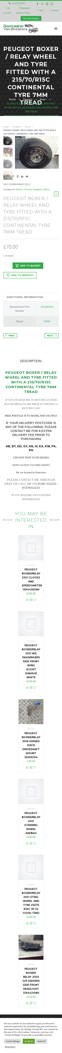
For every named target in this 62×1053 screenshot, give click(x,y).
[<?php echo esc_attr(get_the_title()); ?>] (31, 600)
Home (6, 126)
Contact (55, 10)
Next (50, 335)
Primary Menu (56, 28)
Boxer (28, 126)
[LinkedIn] (22, 176)
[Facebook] (37, 4)
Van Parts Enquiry (31, 18)
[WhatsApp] (51, 4)
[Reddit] (27, 176)
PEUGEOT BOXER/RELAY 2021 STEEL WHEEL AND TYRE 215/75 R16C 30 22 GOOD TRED (31, 901)
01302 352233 (18, 3)
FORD (47, 321)
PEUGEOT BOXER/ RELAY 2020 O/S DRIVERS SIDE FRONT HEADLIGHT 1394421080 (31, 980)
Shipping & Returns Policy (23, 10)
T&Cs (41, 10)
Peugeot (17, 126)
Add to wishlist (22, 275)
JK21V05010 (47, 306)
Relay (46, 189)
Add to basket (30, 265)
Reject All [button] (41, 1041)
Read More (10, 1046)
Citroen (28, 189)
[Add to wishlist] (35, 600)
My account (7, 10)
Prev (11, 335)
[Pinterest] (13, 176)
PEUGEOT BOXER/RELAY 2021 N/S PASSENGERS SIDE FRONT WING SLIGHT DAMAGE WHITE (31, 661)
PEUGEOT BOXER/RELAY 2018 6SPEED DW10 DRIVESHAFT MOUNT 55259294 (31, 745)
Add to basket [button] (27, 600)
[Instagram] (47, 4)
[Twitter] (42, 4)
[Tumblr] (17, 176)
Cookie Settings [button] (12, 1041)
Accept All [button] (29, 1041)
